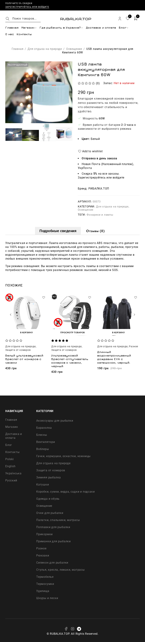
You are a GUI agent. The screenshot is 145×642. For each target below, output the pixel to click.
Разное (133, 346)
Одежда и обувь (48, 498)
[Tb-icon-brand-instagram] (72, 629)
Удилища (42, 591)
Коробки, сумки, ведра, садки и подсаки (65, 491)
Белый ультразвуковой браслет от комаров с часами (24, 359)
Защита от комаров (18, 350)
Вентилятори (45, 442)
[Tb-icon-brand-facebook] (66, 629)
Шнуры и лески (47, 598)
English (10, 466)
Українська (13, 473)
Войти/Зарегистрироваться (120, 19)
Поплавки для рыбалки (53, 527)
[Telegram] (79, 629)
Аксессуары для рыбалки (54, 420)
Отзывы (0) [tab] (95, 230)
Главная (18, 49)
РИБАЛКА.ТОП (98, 188)
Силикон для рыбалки (52, 562)
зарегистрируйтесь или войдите (27, 7)
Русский (11, 480)
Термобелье (45, 576)
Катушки (42, 484)
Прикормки (44, 534)
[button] (26, 332)
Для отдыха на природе (45, 49)
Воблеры (42, 449)
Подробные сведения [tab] (57, 231)
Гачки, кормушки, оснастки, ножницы (63, 456)
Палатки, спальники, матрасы (58, 520)
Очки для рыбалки (49, 513)
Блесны (41, 435)
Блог (8, 445)
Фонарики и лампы (100, 214)
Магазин (11, 427)
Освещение (74, 49)
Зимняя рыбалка (48, 477)
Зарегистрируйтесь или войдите (101, 177)
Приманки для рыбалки (53, 541)
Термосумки (45, 584)
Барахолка (44, 427)
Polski (9, 459)
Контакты (12, 452)
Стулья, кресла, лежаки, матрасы (60, 569)
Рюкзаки (42, 555)
